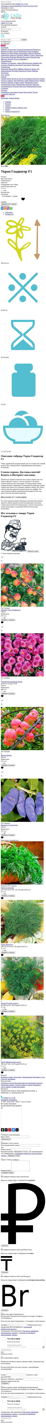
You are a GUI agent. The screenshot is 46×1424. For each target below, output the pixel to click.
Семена (10, 1077)
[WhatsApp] (11, 208)
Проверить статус (14, 1156)
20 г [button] (9, 1005)
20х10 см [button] (27, 890)
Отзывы (9, 214)
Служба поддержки (18, 1087)
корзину (9, 204)
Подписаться (6, 1139)
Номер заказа (5, 1149)
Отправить (5, 1383)
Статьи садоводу (21, 1085)
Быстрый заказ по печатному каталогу (29, 1083)
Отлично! (5, 1245)
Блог (32, 6)
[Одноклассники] (5, 208)
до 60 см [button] (4, 684)
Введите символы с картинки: (12, 1379)
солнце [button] (10, 684)
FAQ (36, 6)
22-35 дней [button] (16, 1064)
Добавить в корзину (8, 620)
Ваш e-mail (5, 1137)
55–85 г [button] (12, 890)
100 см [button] (3, 1064)
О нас (24, 6)
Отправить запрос (7, 1172)
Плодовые (17, 1077)
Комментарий (6, 1170)
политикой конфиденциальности (16, 1328)
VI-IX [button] (15, 684)
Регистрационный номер (10, 1145)
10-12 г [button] (11, 946)
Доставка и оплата (7, 6)
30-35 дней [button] (16, 1005)
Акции (29, 1085)
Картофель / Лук (39, 1077)
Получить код (6, 1350)
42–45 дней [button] (19, 890)
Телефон (4, 1325)
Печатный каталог (7, 1085)
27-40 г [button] (8, 1064)
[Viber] (8, 208)
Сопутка (4, 1079)
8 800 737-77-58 (21, 4)
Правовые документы (9, 1100)
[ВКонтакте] (2, 208)
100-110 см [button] (5, 946)
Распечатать (5, 115)
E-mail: (3, 1375)
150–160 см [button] (5, 890)
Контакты (18, 6)
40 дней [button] (17, 946)
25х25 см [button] (24, 946)
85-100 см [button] (4, 1005)
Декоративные (27, 1077)
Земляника (11, 1079)
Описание (9, 212)
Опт (28, 6)
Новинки (4, 1077)
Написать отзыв (33, 551)
